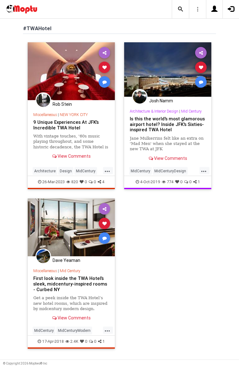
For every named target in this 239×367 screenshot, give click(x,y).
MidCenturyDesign (170, 171)
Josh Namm (161, 101)
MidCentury (86, 171)
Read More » (71, 71)
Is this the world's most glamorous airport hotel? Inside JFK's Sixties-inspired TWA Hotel (167, 124)
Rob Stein (62, 104)
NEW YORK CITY (74, 114)
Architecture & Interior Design (154, 111)
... (107, 170)
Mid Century (191, 111)
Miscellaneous (45, 114)
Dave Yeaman (66, 260)
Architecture (45, 171)
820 (74, 181)
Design (66, 171)
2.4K (74, 341)
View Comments (74, 156)
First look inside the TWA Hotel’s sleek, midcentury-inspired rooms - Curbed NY (70, 283)
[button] (180, 9)
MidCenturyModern (74, 330)
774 (170, 181)
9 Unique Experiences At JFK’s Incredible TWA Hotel (66, 125)
